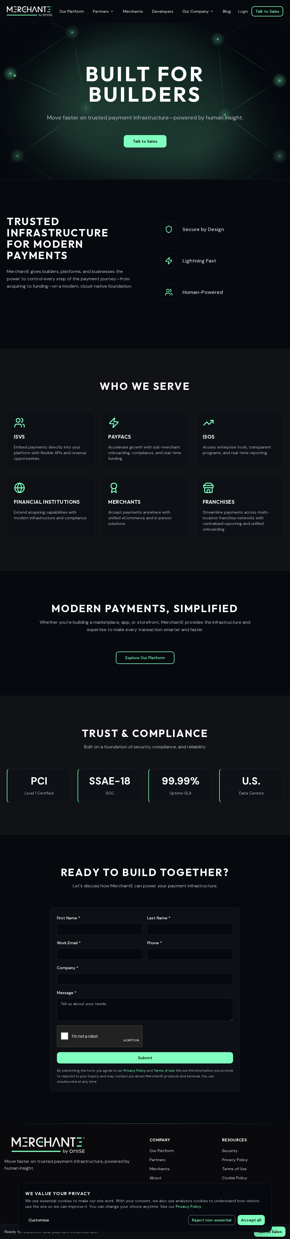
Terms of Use (164, 1070)
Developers (162, 11)
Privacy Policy (134, 1070)
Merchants (133, 11)
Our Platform (71, 11)
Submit (145, 1057)
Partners (101, 11)
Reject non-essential (211, 1220)
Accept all (251, 1220)
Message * (66, 992)
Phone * (154, 942)
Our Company (195, 11)
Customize (39, 1220)
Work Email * (69, 942)
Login (243, 11)
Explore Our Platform (145, 657)
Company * (67, 967)
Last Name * (158, 917)
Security (230, 1150)
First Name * (68, 917)
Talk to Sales (267, 11)
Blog (227, 11)
